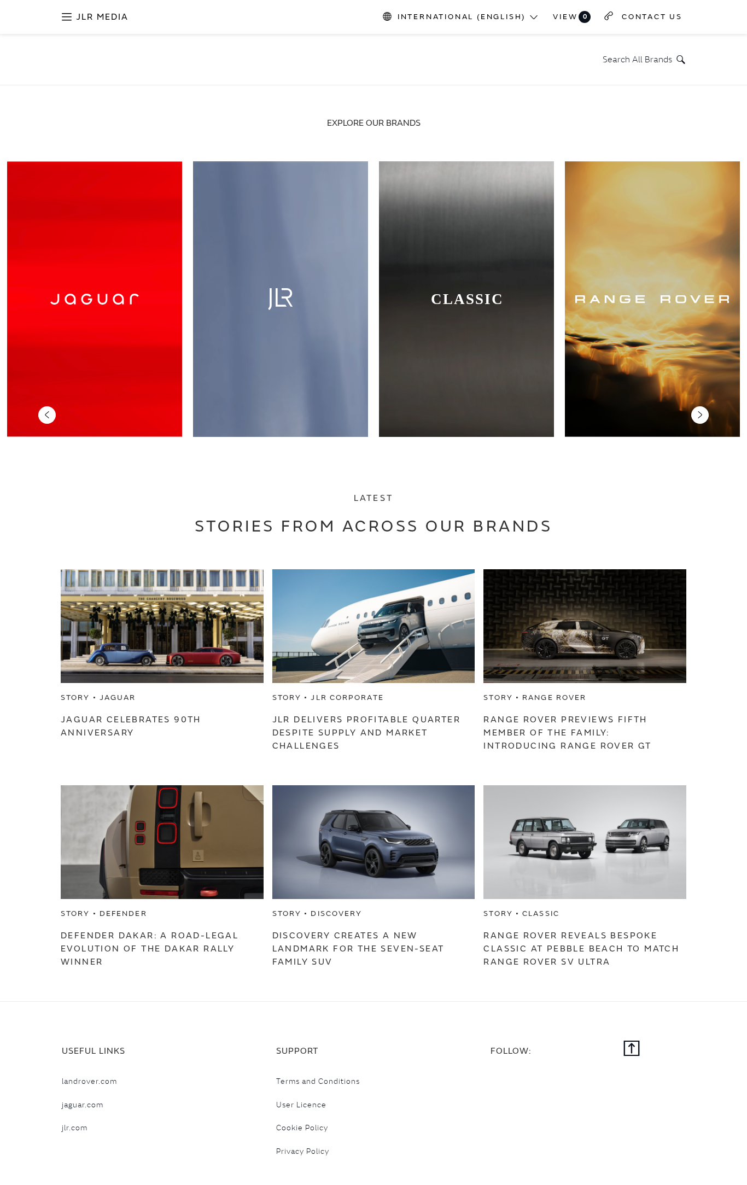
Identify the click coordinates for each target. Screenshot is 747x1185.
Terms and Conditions (318, 1081)
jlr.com (74, 1128)
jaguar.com (82, 1105)
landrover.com (89, 1081)
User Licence (301, 1105)
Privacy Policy (302, 1151)
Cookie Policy (302, 1128)
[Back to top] (631, 1049)
